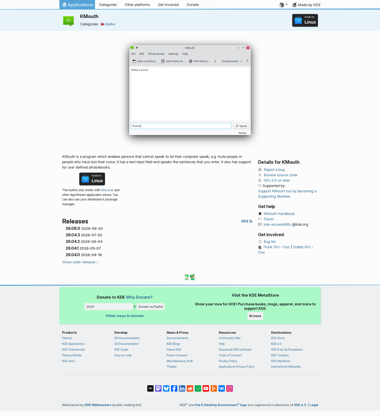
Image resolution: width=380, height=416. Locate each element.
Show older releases (78, 262)
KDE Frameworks (73, 349)
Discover (107, 190)
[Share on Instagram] (229, 386)
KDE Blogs (173, 343)
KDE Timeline (280, 355)
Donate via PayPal (151, 306)
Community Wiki (229, 338)
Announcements (177, 338)
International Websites (286, 366)
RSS (245, 221)
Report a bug (274, 170)
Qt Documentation (126, 343)
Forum (269, 219)
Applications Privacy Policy (236, 366)
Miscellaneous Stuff (180, 361)
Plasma (67, 338)
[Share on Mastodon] (158, 386)
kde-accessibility (277, 224)
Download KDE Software (235, 349)
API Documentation (127, 338)
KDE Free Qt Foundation (287, 349)
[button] (284, 5)
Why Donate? (139, 297)
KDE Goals (121, 349)
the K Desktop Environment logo (221, 405)
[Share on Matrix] (150, 386)
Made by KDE (309, 5)
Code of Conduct (230, 355)
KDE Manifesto (281, 361)
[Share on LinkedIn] (182, 386)
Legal (314, 405)
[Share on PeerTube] (214, 386)
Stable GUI (302, 247)
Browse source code (280, 175)
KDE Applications (73, 343)
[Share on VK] (221, 386)
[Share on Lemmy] (198, 386)
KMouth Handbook (279, 214)
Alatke (110, 24)
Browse (255, 316)
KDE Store (278, 338)
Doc (286, 247)
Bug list (270, 242)
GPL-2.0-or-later (277, 180)
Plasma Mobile (72, 355)
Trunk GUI (271, 247)
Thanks (172, 366)
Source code (123, 355)
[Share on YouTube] (206, 386)
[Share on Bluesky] (166, 386)
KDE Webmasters (98, 405)
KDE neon (68, 361)
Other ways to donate (124, 316)
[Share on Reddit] (190, 386)
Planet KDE (174, 349)
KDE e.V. (276, 343)
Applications (77, 6)
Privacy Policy (228, 361)
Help (222, 343)
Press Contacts (177, 355)
